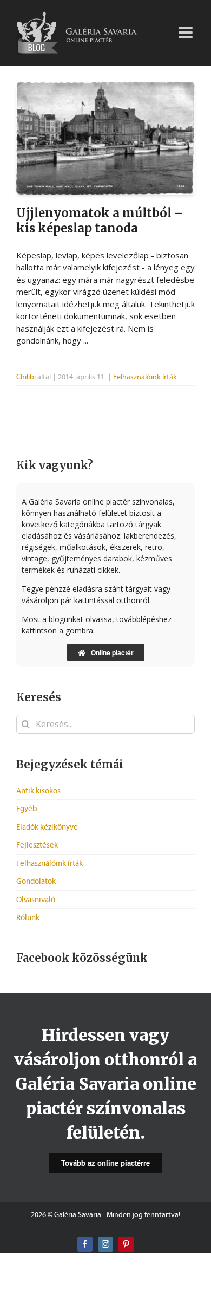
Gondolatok (36, 881)
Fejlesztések (37, 845)
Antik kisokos (38, 790)
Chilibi (26, 376)
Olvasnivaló (35, 899)
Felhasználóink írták (145, 376)
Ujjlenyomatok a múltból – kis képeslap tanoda (99, 220)
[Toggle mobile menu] (187, 28)
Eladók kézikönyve (47, 827)
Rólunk (27, 917)
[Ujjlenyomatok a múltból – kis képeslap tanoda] (105, 138)
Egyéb (26, 808)
